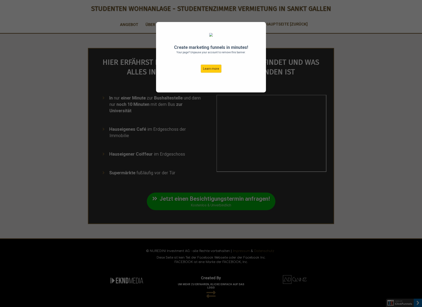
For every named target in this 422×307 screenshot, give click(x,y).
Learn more (211, 68)
